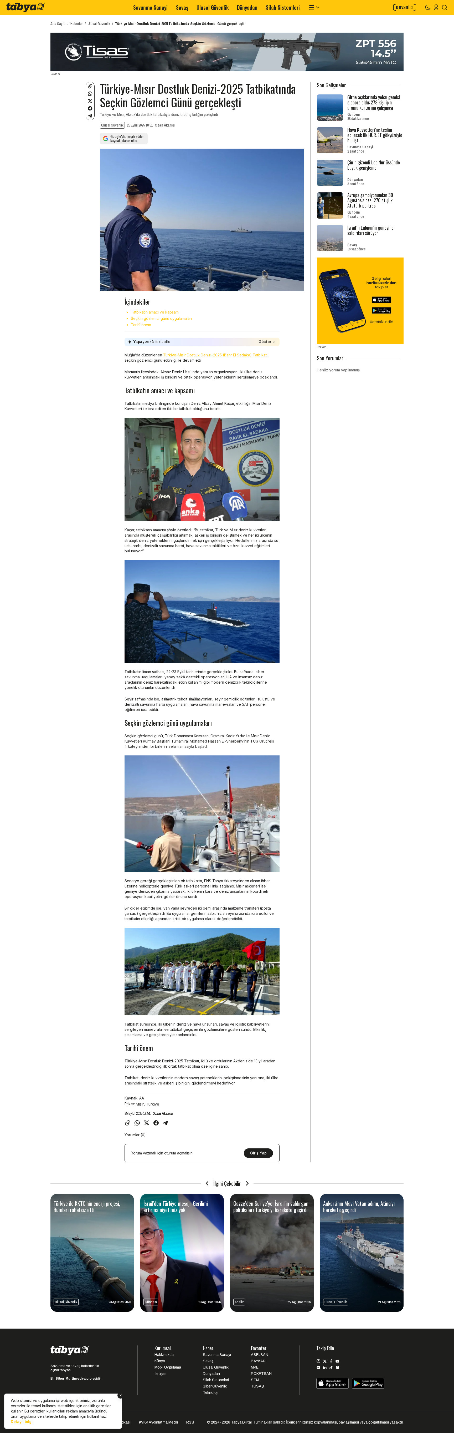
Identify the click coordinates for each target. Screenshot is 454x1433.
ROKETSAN (261, 1374)
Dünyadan (247, 7)
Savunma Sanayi (150, 7)
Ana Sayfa (57, 23)
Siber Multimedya (70, 1378)
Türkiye (152, 1104)
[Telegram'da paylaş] (90, 115)
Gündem (353, 114)
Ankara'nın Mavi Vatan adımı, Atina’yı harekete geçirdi (359, 1206)
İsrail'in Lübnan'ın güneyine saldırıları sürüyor (370, 230)
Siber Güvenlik (215, 1386)
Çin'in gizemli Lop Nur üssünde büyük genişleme (373, 165)
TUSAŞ (257, 1386)
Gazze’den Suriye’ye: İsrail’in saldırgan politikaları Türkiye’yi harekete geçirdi (270, 1206)
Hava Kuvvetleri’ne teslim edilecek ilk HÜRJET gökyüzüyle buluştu (374, 135)
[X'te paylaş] (90, 101)
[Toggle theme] (428, 7)
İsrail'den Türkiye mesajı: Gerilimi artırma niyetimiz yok (175, 1206)
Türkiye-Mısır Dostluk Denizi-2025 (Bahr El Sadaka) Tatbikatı (215, 355)
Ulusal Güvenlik (213, 7)
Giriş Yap (258, 1153)
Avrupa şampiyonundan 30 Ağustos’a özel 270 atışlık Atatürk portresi (370, 200)
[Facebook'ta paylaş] (90, 108)
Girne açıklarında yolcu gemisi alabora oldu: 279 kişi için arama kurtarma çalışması (373, 102)
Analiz (239, 1302)
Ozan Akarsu (165, 125)
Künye (159, 1361)
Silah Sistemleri (283, 7)
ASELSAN (259, 1355)
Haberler (76, 23)
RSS (190, 1422)
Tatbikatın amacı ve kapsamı (155, 312)
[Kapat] (120, 1395)
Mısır (140, 1104)
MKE (255, 1367)
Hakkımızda (164, 1355)
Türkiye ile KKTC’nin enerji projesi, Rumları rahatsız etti (87, 1206)
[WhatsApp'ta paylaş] (90, 93)
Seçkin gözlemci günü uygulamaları (161, 318)
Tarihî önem (141, 324)
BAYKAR (258, 1361)
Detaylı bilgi (22, 1421)
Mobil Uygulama (167, 1367)
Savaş (182, 7)
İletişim (160, 1374)
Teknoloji (210, 1393)
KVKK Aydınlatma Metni (158, 1422)
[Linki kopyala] (90, 86)
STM (255, 1380)
